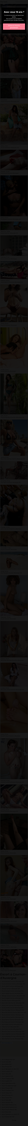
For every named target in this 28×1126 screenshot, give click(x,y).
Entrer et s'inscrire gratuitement (14, 26)
